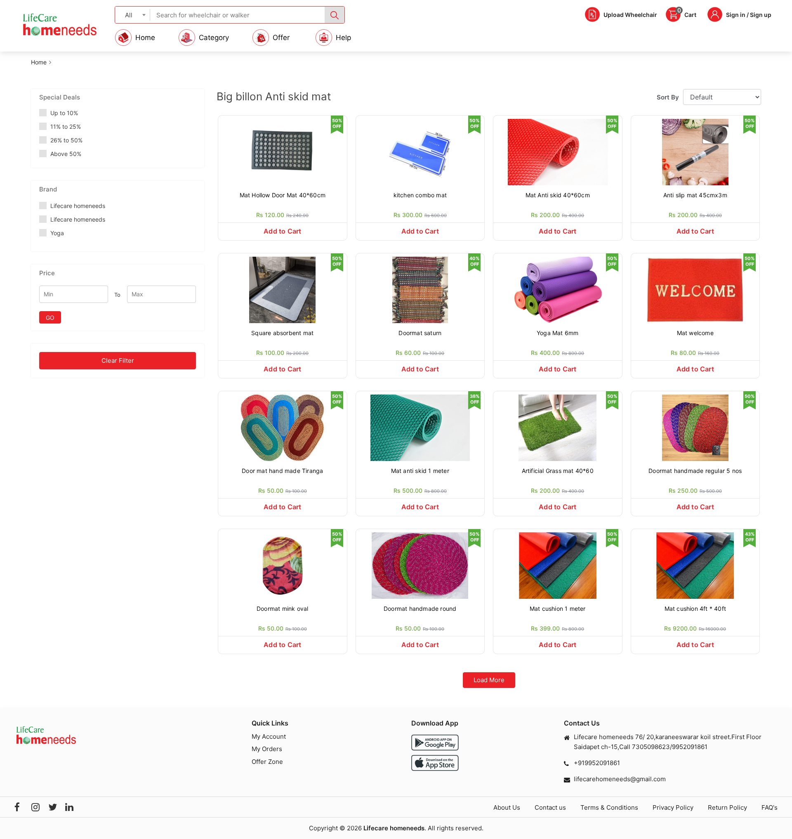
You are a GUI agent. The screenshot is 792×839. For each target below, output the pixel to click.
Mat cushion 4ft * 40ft (695, 608)
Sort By (668, 97)
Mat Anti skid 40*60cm (558, 195)
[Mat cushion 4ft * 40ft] (695, 565)
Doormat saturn (419, 332)
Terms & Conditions (609, 807)
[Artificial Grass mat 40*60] (557, 427)
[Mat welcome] (695, 289)
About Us (506, 807)
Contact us (550, 807)
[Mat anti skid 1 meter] (420, 427)
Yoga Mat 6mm (557, 332)
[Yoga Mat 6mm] (557, 289)
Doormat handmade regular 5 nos (695, 470)
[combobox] (132, 15)
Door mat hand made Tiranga (282, 470)
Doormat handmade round (420, 608)
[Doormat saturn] (420, 289)
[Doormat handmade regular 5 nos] (695, 427)
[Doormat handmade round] (420, 565)
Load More (489, 680)
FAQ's (769, 807)
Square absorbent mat (282, 332)
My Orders (267, 749)
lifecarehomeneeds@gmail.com (620, 779)
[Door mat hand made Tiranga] (282, 427)
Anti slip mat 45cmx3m (695, 195)
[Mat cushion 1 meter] (557, 565)
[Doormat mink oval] (282, 565)
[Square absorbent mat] (282, 289)
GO (50, 317)
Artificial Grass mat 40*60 (558, 470)
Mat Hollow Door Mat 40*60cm (282, 195)
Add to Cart (282, 231)
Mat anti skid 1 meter (420, 470)
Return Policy (727, 807)
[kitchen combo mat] (420, 151)
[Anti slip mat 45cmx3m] (695, 151)
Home (39, 62)
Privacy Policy (673, 807)
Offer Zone (267, 762)
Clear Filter (117, 360)
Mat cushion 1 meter (558, 608)
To (117, 294)
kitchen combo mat (420, 195)
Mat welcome (695, 332)
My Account (269, 736)
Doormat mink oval (282, 608)
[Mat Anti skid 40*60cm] (557, 151)
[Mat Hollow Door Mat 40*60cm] (282, 151)
